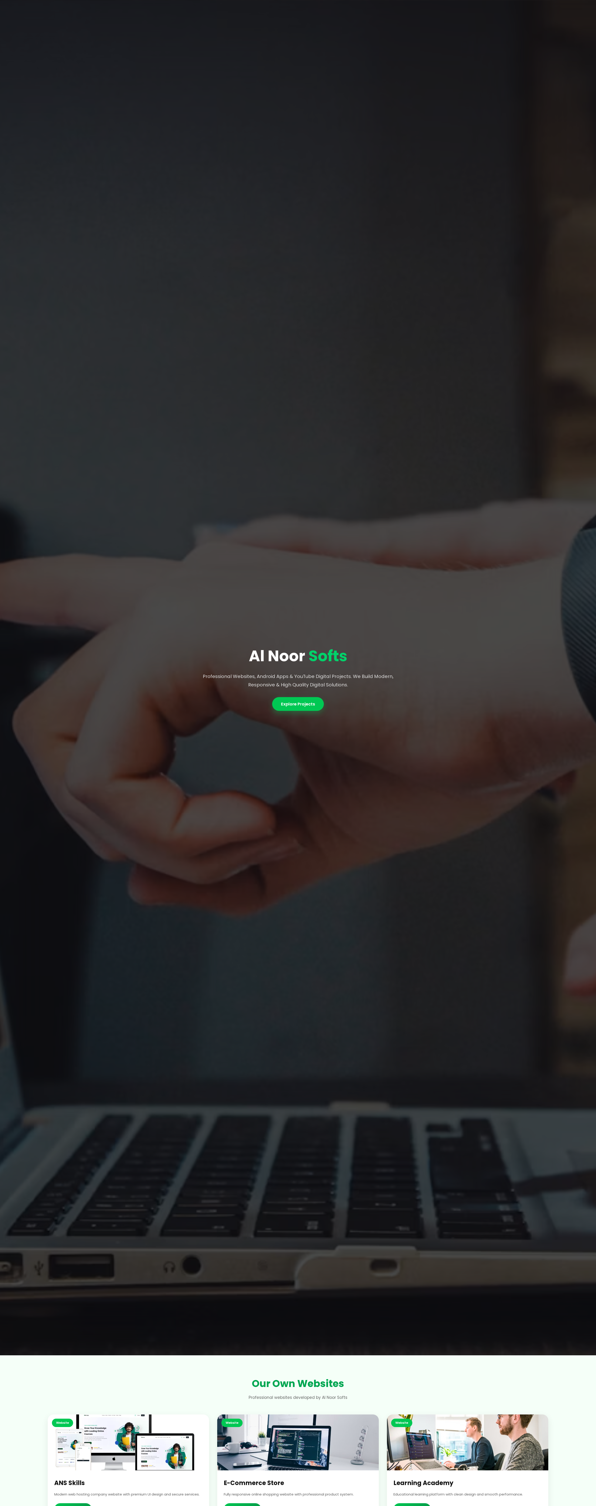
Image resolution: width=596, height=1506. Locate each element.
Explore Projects (298, 704)
